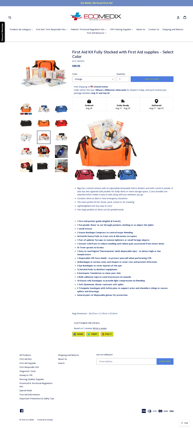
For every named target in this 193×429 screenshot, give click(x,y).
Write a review (100, 328)
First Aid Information (29, 394)
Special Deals (25, 390)
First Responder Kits (29, 367)
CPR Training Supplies (122, 29)
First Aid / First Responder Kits (52, 29)
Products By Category (22, 29)
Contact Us (153, 29)
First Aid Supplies (27, 363)
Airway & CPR (25, 375)
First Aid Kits (25, 359)
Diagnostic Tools (27, 371)
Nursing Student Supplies (31, 379)
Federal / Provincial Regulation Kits (89, 29)
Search (61, 363)
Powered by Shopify (45, 420)
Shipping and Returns (172, 29)
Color (74, 74)
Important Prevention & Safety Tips (36, 398)
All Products (25, 355)
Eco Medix (30, 420)
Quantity (121, 74)
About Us (140, 29)
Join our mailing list (104, 355)
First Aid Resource (97, 33)
